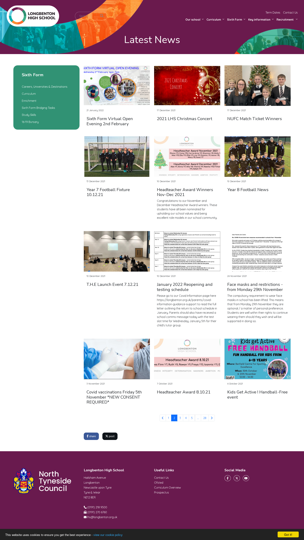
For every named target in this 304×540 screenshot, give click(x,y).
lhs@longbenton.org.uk (102, 517)
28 (204, 418)
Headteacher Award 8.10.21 (183, 392)
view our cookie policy (108, 534)
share (92, 436)
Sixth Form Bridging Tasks (38, 108)
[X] (237, 478)
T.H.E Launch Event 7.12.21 (112, 284)
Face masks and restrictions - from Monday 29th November (255, 287)
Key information (259, 19)
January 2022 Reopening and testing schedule (185, 287)
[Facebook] (227, 478)
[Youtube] (246, 478)
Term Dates (272, 12)
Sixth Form (234, 19)
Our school (192, 19)
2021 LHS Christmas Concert (184, 119)
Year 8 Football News (247, 190)
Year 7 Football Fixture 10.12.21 (108, 192)
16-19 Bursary (30, 122)
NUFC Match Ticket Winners (254, 119)
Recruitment (285, 19)
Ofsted (158, 482)
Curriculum (214, 19)
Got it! (288, 534)
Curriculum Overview (167, 487)
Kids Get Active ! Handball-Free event (257, 394)
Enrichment (29, 101)
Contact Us (290, 12)
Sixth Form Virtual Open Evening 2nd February (110, 121)
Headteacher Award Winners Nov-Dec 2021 (185, 192)
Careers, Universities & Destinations (44, 86)
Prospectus (161, 492)
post (111, 436)
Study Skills (29, 115)
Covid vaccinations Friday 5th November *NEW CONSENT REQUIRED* (114, 397)
